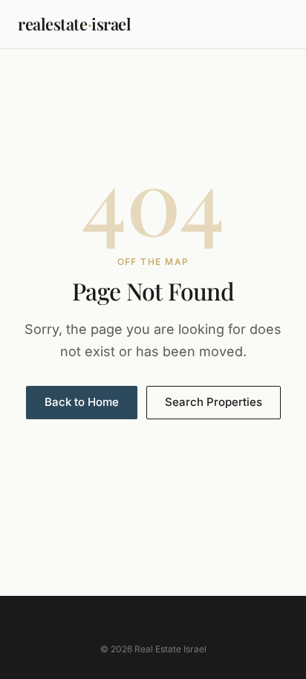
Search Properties (213, 402)
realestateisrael (74, 24)
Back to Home (82, 402)
